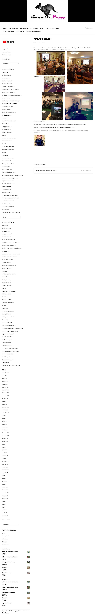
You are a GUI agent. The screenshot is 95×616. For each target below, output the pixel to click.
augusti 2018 (5, 441)
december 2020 (5, 392)
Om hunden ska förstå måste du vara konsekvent (12, 175)
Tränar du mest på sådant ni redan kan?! (10, 198)
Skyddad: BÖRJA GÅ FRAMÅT (8, 86)
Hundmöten (4, 118)
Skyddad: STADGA (6, 78)
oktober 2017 (5, 467)
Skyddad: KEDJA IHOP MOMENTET (9, 103)
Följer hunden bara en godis (8, 181)
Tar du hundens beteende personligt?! (10, 195)
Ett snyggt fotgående (6, 161)
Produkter (4, 541)
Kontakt (35, 28)
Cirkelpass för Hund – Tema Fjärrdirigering (11, 212)
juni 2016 (4, 501)
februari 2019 (5, 427)
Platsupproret (5, 72)
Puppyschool (20, 31)
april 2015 (4, 510)
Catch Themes (5, 613)
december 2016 (5, 490)
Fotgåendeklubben (8, 31)
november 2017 (5, 464)
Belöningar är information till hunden (10, 163)
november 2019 (5, 407)
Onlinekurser (5, 539)
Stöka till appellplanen (7, 169)
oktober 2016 (5, 495)
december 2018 (5, 432)
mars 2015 (4, 512)
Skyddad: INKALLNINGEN (7, 106)
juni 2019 (4, 415)
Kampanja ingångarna (6, 192)
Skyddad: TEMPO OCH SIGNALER (9, 92)
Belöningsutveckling (6, 129)
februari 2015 (5, 515)
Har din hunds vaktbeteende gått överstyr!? (46, 170)
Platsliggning (5, 155)
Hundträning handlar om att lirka (9, 121)
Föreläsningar (13, 28)
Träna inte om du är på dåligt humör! (10, 178)
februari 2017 (5, 487)
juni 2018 (4, 444)
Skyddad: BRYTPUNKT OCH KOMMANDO (11, 101)
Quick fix (4, 135)
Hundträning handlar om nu (8, 149)
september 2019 (5, 412)
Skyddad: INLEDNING (6, 75)
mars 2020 (4, 404)
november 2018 (5, 435)
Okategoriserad (5, 536)
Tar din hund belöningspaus (8, 158)
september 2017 (5, 470)
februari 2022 (5, 381)
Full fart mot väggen (86, 170)
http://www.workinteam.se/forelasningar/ (75, 124)
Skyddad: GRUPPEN (6, 109)
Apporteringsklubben (52, 28)
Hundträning (40, 164)
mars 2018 (4, 452)
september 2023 (5, 372)
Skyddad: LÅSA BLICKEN (7, 83)
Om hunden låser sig (6, 189)
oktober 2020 (5, 398)
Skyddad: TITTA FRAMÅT (7, 81)
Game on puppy (14, 611)
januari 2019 (4, 430)
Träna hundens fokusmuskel (8, 206)
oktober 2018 (5, 438)
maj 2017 (4, 478)
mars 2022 (4, 378)
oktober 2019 (5, 410)
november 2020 (5, 395)
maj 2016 (4, 504)
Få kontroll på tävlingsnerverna (8, 172)
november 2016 (5, 492)
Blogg (42, 28)
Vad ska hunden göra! (6, 186)
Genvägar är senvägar (6, 126)
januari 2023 (4, 375)
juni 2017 (4, 475)
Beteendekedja (5, 123)
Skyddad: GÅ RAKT (6, 98)
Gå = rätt (4, 143)
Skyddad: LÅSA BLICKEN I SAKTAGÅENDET (11, 89)
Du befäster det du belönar (8, 146)
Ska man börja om (6, 166)
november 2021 (5, 390)
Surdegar (4, 152)
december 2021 (5, 387)
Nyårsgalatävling (5, 209)
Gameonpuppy (48, 42)
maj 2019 (4, 418)
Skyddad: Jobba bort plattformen (9, 112)
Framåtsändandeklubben (33, 31)
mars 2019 (4, 424)
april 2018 (4, 450)
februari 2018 (5, 455)
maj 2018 (4, 447)
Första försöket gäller (6, 141)
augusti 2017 (5, 472)
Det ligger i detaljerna (6, 132)
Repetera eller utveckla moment (9, 138)
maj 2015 (4, 507)
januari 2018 (4, 458)
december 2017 (5, 461)
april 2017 (4, 481)
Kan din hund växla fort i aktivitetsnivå (10, 183)
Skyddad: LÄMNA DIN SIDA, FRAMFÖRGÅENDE (12, 95)
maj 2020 (4, 401)
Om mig (5, 28)
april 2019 (4, 421)
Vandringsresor (5, 544)
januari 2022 (4, 384)
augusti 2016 (5, 498)
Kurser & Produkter (26, 28)
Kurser (44, 164)
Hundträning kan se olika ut (8, 201)
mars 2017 (4, 484)
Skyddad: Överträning (6, 115)
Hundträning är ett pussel (7, 203)
